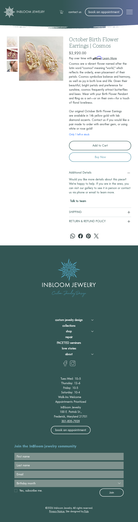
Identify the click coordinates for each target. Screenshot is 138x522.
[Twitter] (96, 236)
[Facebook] (80, 236)
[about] (92, 354)
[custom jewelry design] (92, 320)
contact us (74, 12)
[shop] (92, 331)
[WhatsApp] (72, 236)
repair (69, 337)
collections (68, 325)
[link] (62, 12)
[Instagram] (72, 363)
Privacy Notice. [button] (57, 511)
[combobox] (68, 483)
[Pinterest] (88, 236)
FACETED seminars (69, 343)
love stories (69, 348)
